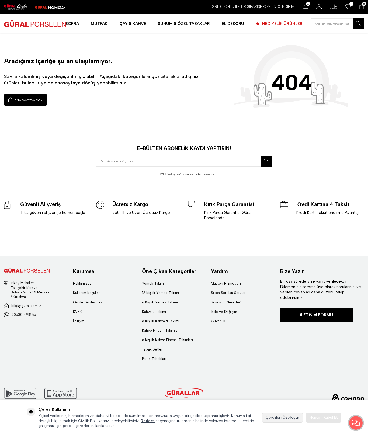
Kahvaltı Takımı (154, 312)
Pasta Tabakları (154, 359)
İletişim (78, 321)
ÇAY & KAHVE (132, 23)
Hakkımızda (82, 283)
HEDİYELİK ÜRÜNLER (282, 23)
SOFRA (72, 23)
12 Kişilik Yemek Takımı (160, 293)
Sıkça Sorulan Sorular (228, 293)
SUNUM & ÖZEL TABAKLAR (184, 23)
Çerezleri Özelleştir (282, 417)
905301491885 (24, 315)
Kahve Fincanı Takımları (161, 330)
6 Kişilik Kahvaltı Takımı (160, 321)
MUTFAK (99, 23)
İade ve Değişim (224, 312)
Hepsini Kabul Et (324, 417)
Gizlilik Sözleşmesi (88, 302)
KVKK (77, 312)
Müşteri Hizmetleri (226, 283)
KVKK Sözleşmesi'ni (171, 174)
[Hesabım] (319, 6)
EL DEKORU (233, 23)
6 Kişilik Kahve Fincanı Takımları (167, 340)
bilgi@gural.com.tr (26, 306)
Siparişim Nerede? (226, 302)
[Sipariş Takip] (333, 6)
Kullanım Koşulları (87, 293)
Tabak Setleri (153, 349)
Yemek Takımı (153, 283)
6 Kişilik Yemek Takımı (160, 302)
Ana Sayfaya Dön (28, 100)
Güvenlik (218, 321)
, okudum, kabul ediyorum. (187, 174)
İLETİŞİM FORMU (316, 315)
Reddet (148, 421)
